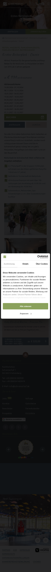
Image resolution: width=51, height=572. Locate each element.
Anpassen (24, 313)
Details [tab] (26, 264)
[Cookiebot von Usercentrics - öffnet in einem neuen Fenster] (37, 257)
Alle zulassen (25, 306)
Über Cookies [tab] (42, 264)
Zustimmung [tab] (9, 264)
